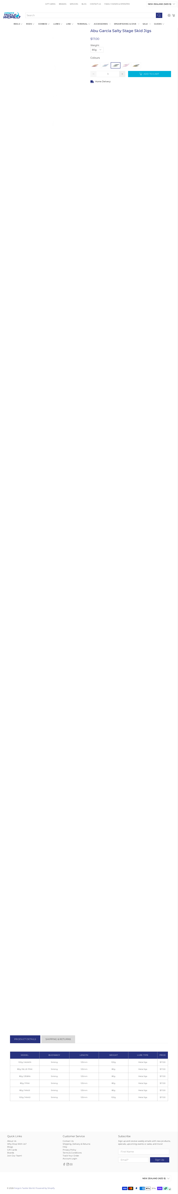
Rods (29, 24)
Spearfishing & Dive (125, 24)
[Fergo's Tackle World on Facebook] (64, 1165)
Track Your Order (71, 1155)
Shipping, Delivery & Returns (76, 1144)
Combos (42, 24)
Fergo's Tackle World (24, 1188)
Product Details (25, 1039)
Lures (56, 24)
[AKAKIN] (95, 65)
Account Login (70, 1158)
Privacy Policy (69, 1150)
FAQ (65, 1147)
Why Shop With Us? (17, 1144)
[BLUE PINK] (105, 65)
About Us (11, 1141)
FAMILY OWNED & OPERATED (117, 4)
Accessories (101, 24)
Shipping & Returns (58, 1039)
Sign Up (159, 1159)
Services (74, 4)
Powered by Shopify (45, 1188)
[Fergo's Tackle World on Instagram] (67, 1165)
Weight (94, 45)
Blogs (10, 1147)
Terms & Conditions (72, 1152)
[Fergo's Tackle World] (12, 15)
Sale (145, 24)
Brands (62, 4)
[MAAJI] (136, 65)
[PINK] (125, 65)
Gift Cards (50, 4)
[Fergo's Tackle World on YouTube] (71, 1165)
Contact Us (95, 4)
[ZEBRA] (115, 65)
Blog (84, 4)
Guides (158, 24)
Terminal (82, 24)
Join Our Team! (14, 1155)
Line (68, 24)
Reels (17, 24)
